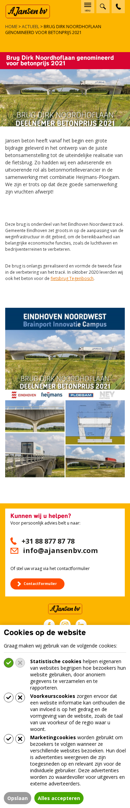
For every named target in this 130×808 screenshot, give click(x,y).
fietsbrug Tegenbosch (72, 278)
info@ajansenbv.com (60, 550)
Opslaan (17, 798)
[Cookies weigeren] (20, 663)
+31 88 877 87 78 (48, 541)
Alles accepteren (59, 798)
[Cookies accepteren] (9, 663)
